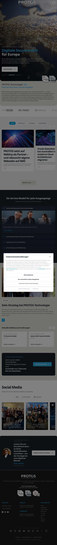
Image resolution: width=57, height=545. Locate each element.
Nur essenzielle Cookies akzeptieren (28, 279)
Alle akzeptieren (28, 275)
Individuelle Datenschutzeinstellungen (28, 283)
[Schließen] (50, 257)
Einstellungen (41, 269)
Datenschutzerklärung (11, 269)
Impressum (35, 288)
